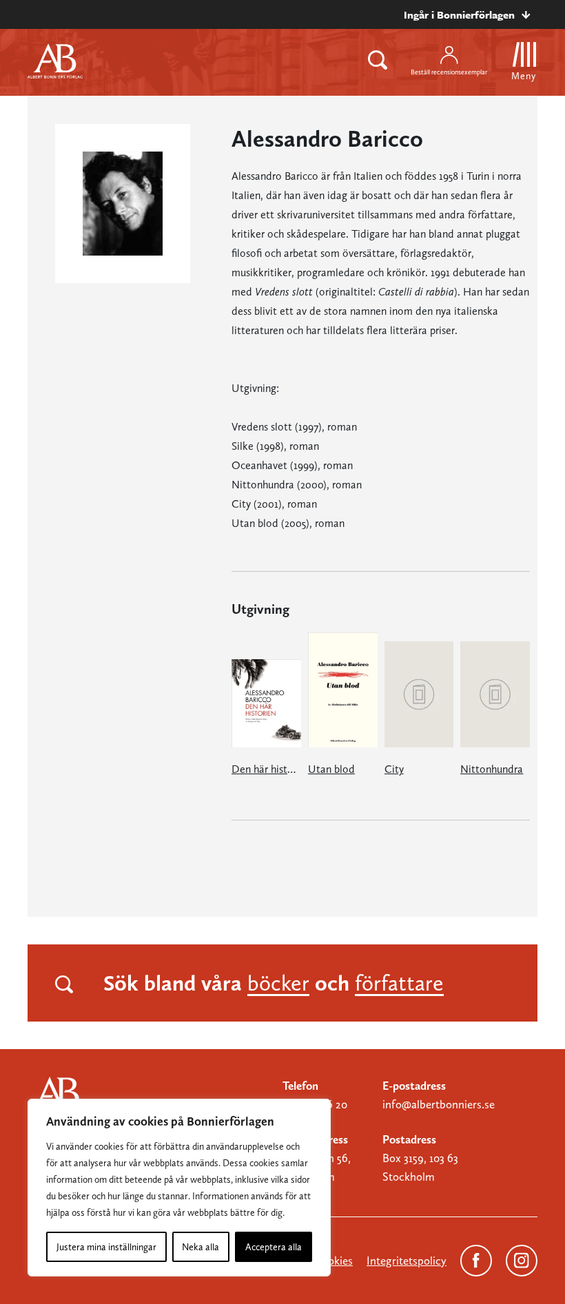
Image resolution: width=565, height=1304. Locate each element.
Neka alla (200, 1246)
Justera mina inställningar (106, 1246)
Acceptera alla (273, 1246)
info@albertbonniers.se (438, 1104)
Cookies (333, 1260)
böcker (278, 983)
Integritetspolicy (406, 1260)
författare (399, 983)
